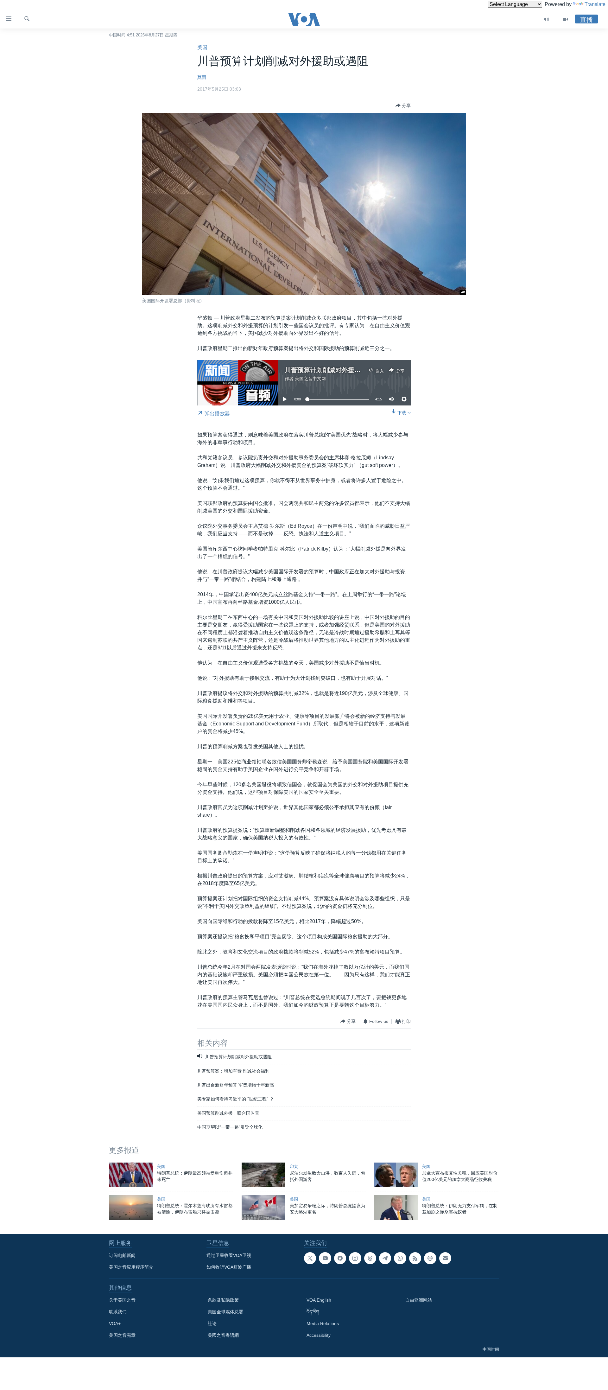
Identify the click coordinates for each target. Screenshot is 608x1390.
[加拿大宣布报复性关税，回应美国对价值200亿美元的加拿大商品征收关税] (396, 1175)
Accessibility (319, 1335)
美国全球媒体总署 (225, 1311)
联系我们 (118, 1311)
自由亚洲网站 (418, 1300)
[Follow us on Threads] (370, 1258)
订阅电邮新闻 (122, 1255)
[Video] (565, 19)
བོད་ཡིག (313, 1311)
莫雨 (201, 77)
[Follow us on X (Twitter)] (310, 1258)
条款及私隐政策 (223, 1300)
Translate (595, 4)
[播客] (430, 1258)
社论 (212, 1323)
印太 (294, 1166)
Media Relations (323, 1323)
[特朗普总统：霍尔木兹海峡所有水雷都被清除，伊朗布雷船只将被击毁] (131, 1207)
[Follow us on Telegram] (385, 1258)
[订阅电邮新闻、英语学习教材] (445, 1258)
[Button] (403, 105)
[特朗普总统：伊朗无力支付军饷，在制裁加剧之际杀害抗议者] (396, 1207)
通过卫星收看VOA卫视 (228, 1255)
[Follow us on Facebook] (340, 1258)
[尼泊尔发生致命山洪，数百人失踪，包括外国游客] (263, 1175)
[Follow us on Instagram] (355, 1258)
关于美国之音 (122, 1300)
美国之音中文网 (310, 378)
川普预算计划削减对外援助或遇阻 (332, 370)
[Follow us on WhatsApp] (400, 1258)
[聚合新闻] (415, 1258)
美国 (202, 47)
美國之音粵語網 (223, 1335)
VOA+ (115, 1323)
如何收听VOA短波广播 (228, 1267)
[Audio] (546, 19)
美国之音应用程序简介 (131, 1267)
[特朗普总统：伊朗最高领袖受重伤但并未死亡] (131, 1175)
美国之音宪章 (122, 1335)
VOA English (319, 1300)
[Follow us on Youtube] (325, 1258)
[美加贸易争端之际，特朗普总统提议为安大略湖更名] (263, 1207)
